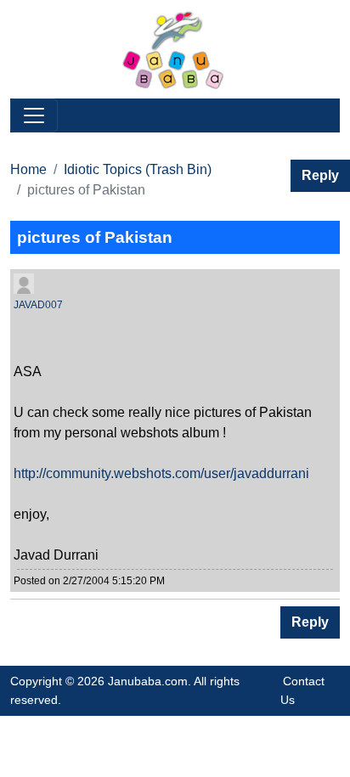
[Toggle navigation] (34, 115)
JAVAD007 (38, 305)
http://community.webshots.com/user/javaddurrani (161, 473)
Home (28, 169)
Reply (320, 175)
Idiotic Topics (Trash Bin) (138, 169)
